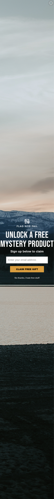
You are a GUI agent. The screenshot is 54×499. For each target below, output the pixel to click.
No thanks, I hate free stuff (27, 278)
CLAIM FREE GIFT (27, 269)
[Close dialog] (51, 3)
